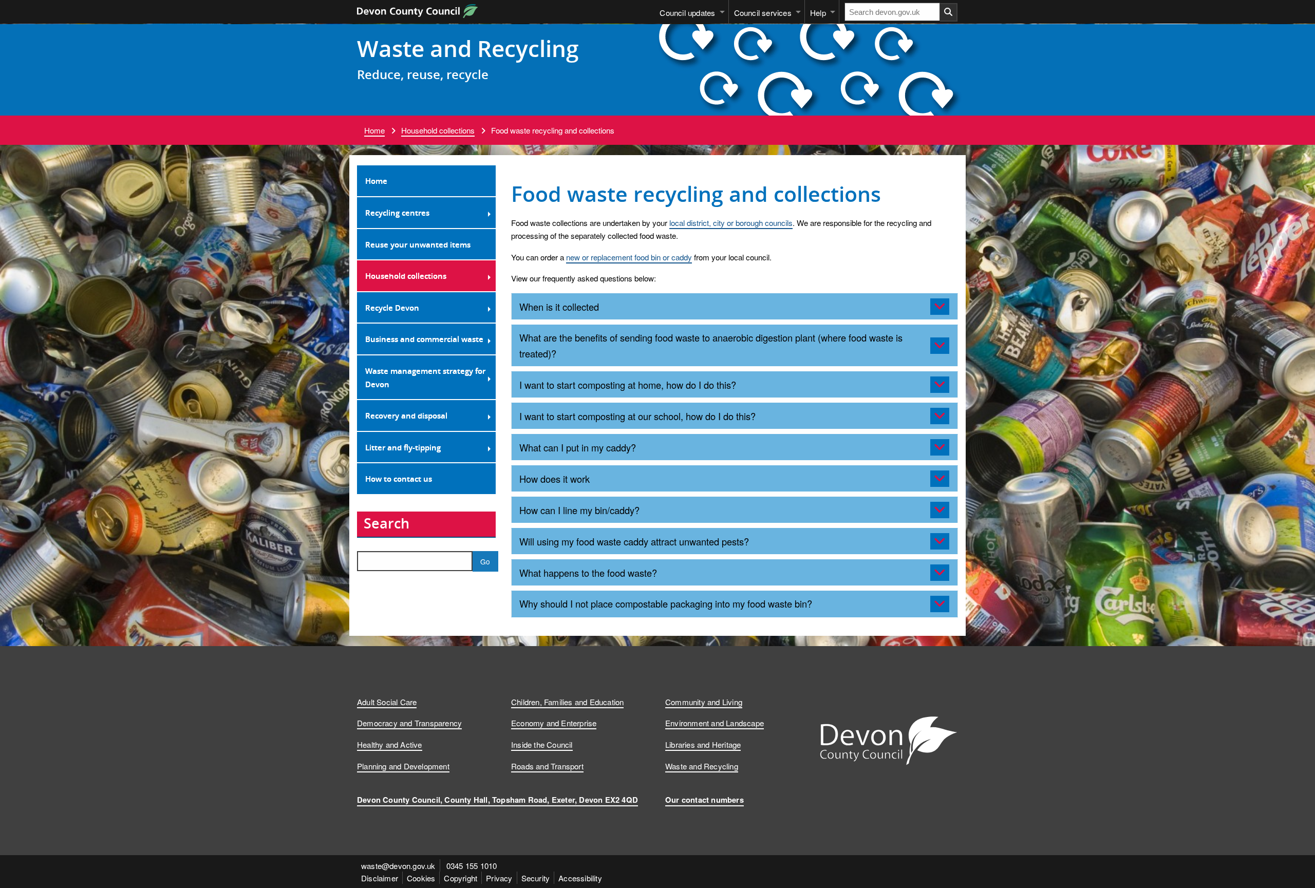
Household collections (438, 130)
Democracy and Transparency (409, 722)
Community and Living (703, 701)
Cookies (421, 877)
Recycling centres (397, 212)
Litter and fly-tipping (403, 447)
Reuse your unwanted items (418, 244)
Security (535, 877)
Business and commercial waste (424, 339)
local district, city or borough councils (731, 222)
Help (818, 12)
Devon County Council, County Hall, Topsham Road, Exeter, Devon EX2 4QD (497, 799)
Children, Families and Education (567, 701)
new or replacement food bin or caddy (629, 256)
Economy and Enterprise (553, 722)
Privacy (499, 877)
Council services (763, 12)
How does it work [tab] (554, 478)
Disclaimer (379, 877)
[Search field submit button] (948, 12)
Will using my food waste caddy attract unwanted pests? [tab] (634, 541)
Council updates (687, 12)
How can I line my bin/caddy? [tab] (579, 510)
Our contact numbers (704, 799)
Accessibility (580, 877)
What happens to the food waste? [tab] (588, 572)
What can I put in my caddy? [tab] (577, 447)
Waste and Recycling (467, 48)
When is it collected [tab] (559, 306)
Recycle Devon (392, 308)
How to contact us (398, 479)
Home (374, 130)
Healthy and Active (389, 744)
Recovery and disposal (406, 415)
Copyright (460, 877)
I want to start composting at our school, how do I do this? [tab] (637, 416)
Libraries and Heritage (703, 744)
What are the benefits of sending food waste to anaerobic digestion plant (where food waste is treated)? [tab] (711, 345)
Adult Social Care (387, 701)
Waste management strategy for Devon (425, 377)
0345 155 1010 (471, 865)
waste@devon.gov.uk (398, 865)
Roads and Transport (547, 765)
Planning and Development (403, 765)
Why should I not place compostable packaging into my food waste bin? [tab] (665, 603)
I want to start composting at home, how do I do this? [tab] (627, 384)
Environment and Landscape (714, 722)
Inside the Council (542, 744)
